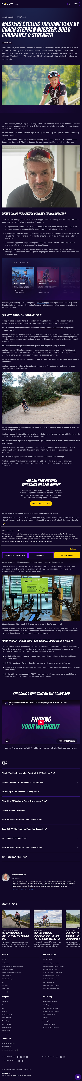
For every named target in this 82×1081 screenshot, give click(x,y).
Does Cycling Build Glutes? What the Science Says (15, 936)
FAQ (3, 982)
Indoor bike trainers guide (51, 988)
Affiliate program (7, 1014)
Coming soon (6, 988)
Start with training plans (50, 979)
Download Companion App (50, 1057)
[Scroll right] (78, 928)
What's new (5, 963)
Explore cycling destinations (51, 963)
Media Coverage (6, 1024)
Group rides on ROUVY (49, 982)
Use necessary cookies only (15, 555)
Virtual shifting (6, 976)
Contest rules (27, 1069)
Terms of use (6, 1034)
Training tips (47, 1021)
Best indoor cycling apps (50, 1008)
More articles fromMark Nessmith (23, 890)
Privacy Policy (6, 1030)
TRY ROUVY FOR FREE (41, 504)
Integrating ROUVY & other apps (11, 972)
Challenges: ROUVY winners (51, 985)
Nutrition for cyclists (49, 1024)
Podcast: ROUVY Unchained (51, 1027)
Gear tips (45, 1017)
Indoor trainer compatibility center (12, 966)
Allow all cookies (67, 555)
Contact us (5, 1001)
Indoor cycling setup (49, 1014)
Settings (73, 549)
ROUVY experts (47, 1005)
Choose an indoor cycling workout (53, 966)
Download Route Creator (9, 1061)
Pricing (4, 959)
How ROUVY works (7, 969)
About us (4, 1005)
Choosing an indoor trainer (51, 1011)
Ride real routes (47, 959)
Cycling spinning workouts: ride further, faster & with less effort (47, 936)
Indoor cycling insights (50, 1001)
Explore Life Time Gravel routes (52, 972)
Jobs (3, 1008)
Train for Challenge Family (51, 976)
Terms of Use (6, 1069)
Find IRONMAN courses (50, 969)
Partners (4, 1011)
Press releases (6, 1017)
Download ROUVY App (8, 1057)
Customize (40, 555)
